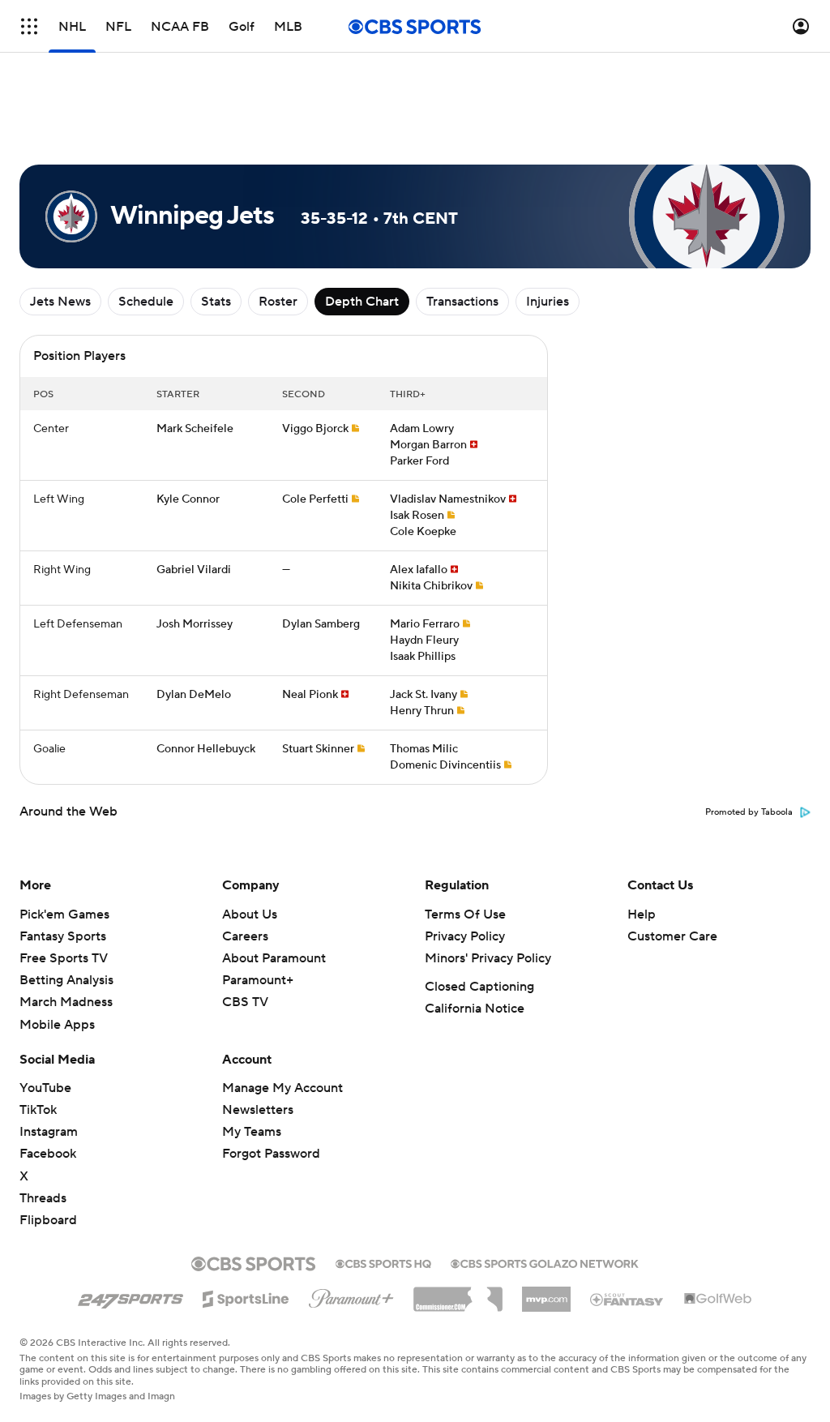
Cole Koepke (423, 532)
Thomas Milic (424, 749)
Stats (216, 301)
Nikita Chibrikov (431, 586)
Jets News (60, 301)
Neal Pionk (310, 694)
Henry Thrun (422, 711)
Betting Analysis (66, 980)
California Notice (474, 1008)
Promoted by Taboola (749, 812)
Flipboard (48, 1220)
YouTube (45, 1088)
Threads (42, 1198)
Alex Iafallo (418, 570)
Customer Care (672, 936)
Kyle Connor (188, 499)
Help (641, 914)
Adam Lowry (422, 429)
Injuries (547, 301)
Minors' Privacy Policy (488, 958)
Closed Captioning (479, 987)
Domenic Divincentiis (445, 765)
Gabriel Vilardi (193, 570)
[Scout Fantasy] (627, 1299)
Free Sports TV (63, 958)
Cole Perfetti (315, 499)
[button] (29, 26)
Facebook (47, 1154)
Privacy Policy (465, 936)
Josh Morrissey (194, 624)
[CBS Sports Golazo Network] (545, 1262)
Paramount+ (257, 980)
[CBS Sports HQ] (383, 1262)
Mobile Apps (57, 1025)
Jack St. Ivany (423, 694)
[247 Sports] (130, 1296)
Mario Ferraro (425, 624)
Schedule (145, 301)
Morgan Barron (428, 445)
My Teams (251, 1132)
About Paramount (274, 958)
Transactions (462, 301)
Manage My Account (282, 1088)
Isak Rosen (417, 515)
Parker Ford (419, 461)
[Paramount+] (351, 1295)
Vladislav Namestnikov (448, 499)
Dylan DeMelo (193, 694)
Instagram (48, 1132)
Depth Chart (362, 301)
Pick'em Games (64, 914)
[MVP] (546, 1293)
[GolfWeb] (718, 1299)
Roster (278, 301)
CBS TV (245, 1002)
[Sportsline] (246, 1296)
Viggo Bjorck (315, 429)
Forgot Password (271, 1154)
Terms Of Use (465, 914)
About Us (249, 914)
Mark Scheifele (194, 429)
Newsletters (257, 1110)
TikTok (38, 1110)
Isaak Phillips (423, 656)
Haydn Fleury (424, 640)
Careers (245, 936)
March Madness (66, 1002)
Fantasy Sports (62, 936)
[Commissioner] (458, 1293)
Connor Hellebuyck (205, 749)
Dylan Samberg (321, 624)
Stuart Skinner (318, 749)
